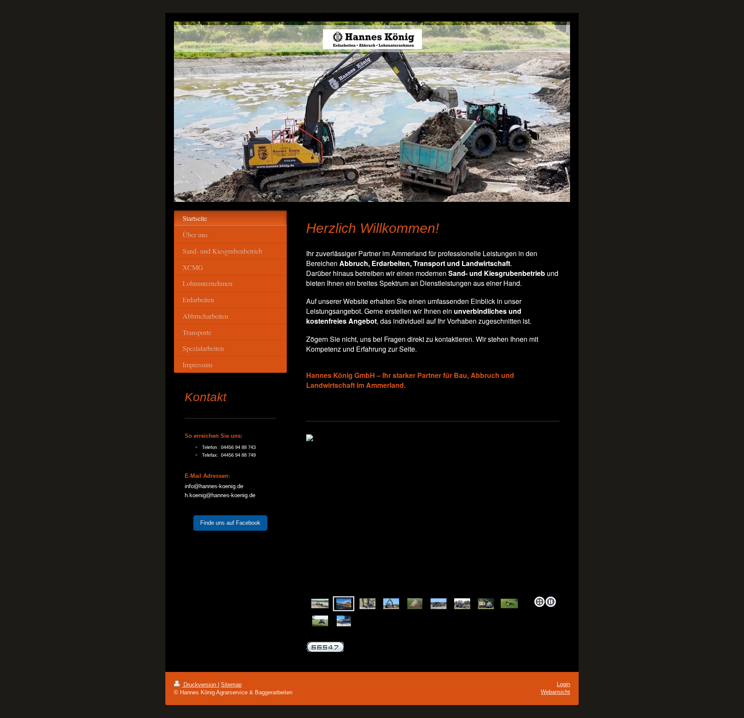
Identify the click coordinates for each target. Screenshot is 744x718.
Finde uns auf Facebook (230, 523)
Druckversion (200, 684)
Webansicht (555, 692)
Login (563, 684)
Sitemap (231, 684)
